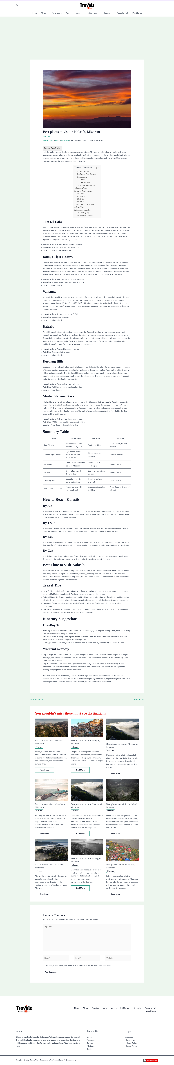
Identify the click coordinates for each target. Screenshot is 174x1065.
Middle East (125, 1008)
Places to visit (150, 1008)
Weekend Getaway (86, 215)
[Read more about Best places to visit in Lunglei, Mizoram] (87, 728)
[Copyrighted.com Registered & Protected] (150, 1060)
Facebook (91, 1040)
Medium (90, 1046)
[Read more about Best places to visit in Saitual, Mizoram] (122, 850)
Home (76, 1008)
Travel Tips (79, 207)
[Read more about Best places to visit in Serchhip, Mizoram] (51, 790)
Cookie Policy (131, 1046)
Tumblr (90, 1049)
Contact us (130, 1040)
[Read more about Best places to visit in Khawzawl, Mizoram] (122, 729)
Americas (96, 1008)
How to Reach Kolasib (84, 191)
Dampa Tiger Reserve (88, 174)
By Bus (82, 199)
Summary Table (81, 188)
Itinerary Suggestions (83, 210)
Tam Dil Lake (84, 171)
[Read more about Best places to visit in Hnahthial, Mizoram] (122, 790)
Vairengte (83, 177)
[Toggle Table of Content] (96, 168)
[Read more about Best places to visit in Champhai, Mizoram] (87, 790)
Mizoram (46, 136)
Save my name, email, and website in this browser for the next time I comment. (78, 966)
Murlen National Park (88, 185)
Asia (105, 1008)
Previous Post (37, 699)
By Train (82, 196)
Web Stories (151, 1011)
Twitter (90, 1043)
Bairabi (82, 180)
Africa (85, 1008)
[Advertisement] (87, 34)
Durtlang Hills (85, 183)
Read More (44, 770)
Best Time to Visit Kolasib (85, 204)
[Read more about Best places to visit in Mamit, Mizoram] (51, 728)
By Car (82, 201)
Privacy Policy (131, 1043)
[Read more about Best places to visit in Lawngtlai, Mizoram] (87, 847)
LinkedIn (90, 1037)
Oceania (137, 1008)
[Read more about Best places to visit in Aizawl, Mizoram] (51, 850)
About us (129, 1037)
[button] (17, 5)
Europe (114, 1008)
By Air (82, 194)
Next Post (138, 699)
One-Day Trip (84, 213)
